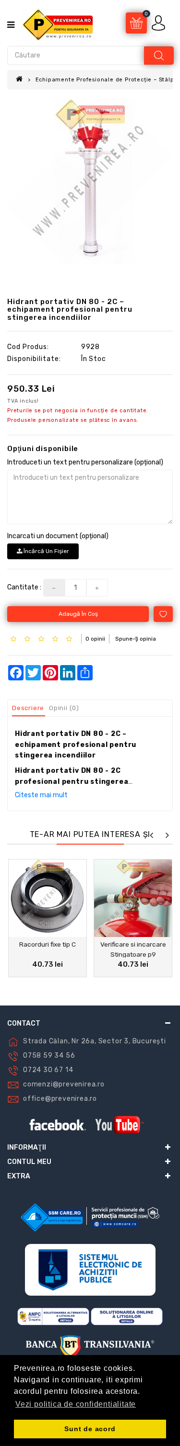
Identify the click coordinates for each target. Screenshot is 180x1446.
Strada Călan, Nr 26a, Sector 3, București (94, 1041)
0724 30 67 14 (48, 1070)
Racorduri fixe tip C (47, 944)
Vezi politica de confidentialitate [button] (75, 1404)
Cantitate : (24, 587)
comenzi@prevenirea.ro (64, 1084)
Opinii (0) (64, 708)
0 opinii (95, 638)
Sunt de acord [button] (89, 1429)
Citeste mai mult (41, 795)
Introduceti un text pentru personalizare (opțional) (85, 462)
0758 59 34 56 (49, 1055)
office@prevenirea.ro (60, 1099)
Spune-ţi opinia (135, 638)
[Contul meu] (159, 23)
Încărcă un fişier (45, 551)
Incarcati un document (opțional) (57, 536)
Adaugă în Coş (78, 613)
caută (159, 55)
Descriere (28, 708)
